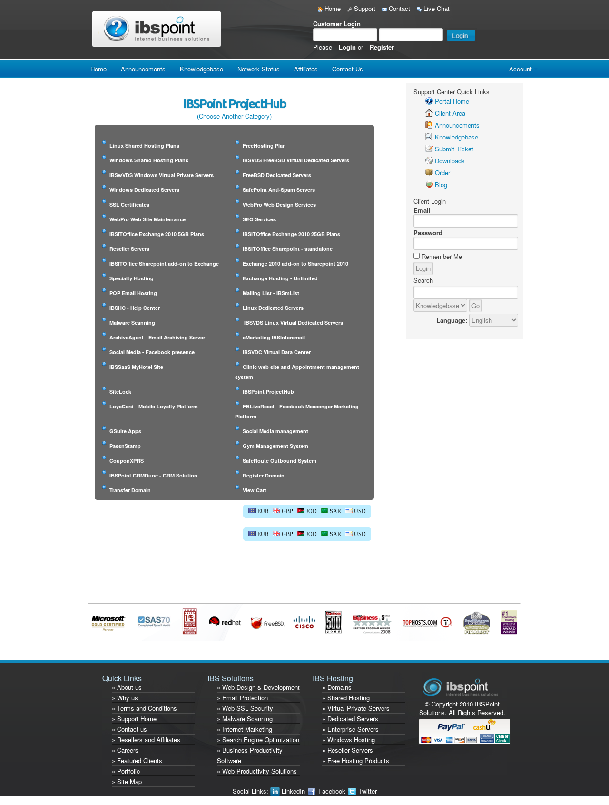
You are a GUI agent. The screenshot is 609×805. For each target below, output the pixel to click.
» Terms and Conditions (144, 708)
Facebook (331, 790)
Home (332, 8)
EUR (262, 511)
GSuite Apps (125, 431)
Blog (441, 184)
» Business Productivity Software (250, 755)
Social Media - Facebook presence (152, 352)
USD (359, 511)
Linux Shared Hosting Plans (144, 145)
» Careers (125, 750)
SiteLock (120, 391)
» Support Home (134, 718)
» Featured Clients (137, 760)
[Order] (429, 172)
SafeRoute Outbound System (279, 460)
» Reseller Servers (347, 750)
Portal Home (452, 101)
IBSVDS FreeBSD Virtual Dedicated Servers (296, 160)
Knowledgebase (201, 68)
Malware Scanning (132, 322)
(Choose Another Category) (234, 115)
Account (520, 68)
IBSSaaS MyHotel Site (136, 366)
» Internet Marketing (244, 729)
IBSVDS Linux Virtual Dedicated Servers (293, 322)
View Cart (254, 490)
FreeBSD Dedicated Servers (277, 175)
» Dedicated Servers (350, 718)
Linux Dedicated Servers (273, 307)
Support (363, 8)
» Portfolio (126, 770)
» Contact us (129, 729)
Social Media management (275, 431)
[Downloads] (429, 160)
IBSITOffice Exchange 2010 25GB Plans (291, 234)
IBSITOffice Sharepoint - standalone (288, 248)
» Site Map (127, 781)
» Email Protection (242, 697)
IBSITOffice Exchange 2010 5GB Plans (156, 234)
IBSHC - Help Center (134, 307)
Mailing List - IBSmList (271, 293)
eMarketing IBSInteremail (274, 337)
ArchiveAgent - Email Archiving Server (157, 337)
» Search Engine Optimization (258, 739)
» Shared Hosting (346, 697)
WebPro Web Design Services (279, 204)
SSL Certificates (129, 204)
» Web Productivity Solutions (257, 770)
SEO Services (259, 219)
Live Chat (436, 8)
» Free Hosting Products (355, 760)
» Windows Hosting (348, 739)
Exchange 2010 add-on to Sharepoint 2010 (295, 263)
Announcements (143, 68)
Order (442, 172)
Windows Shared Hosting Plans (148, 160)
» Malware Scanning (245, 718)
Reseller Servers (129, 248)
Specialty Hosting (131, 278)
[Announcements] (429, 124)
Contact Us (347, 68)
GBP (286, 511)
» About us (127, 687)
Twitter (367, 790)
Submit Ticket (454, 148)
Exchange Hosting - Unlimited (280, 278)
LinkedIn (293, 790)
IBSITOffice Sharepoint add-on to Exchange (164, 263)
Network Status (258, 68)
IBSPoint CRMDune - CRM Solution (153, 475)
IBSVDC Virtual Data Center (277, 352)
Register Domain (264, 475)
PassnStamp (125, 445)
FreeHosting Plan (264, 145)
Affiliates (306, 68)
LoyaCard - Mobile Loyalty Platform (153, 406)
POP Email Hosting (133, 293)
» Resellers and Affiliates (146, 739)
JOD (310, 511)
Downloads (450, 160)
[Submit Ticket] (429, 148)
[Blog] (429, 184)
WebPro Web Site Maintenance (147, 219)
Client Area (450, 113)
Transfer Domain (130, 490)
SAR (334, 511)
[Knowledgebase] (429, 136)
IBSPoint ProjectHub (268, 391)
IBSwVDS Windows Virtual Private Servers (161, 175)
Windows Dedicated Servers (144, 189)
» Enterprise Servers (350, 729)
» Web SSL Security (245, 708)
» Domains (337, 687)
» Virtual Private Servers (356, 708)
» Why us (125, 697)
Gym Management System (275, 445)
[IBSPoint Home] (158, 29)
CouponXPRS (126, 460)
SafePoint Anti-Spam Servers (279, 189)
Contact (398, 8)
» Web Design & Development (258, 687)
